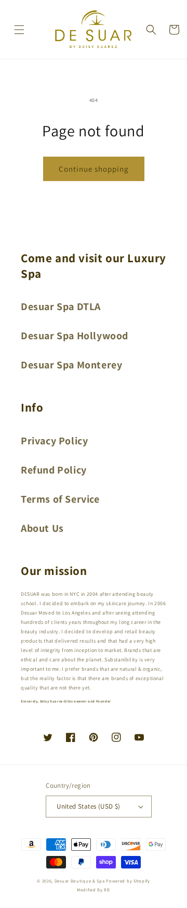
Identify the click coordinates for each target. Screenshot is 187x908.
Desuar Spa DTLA (61, 306)
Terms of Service (60, 499)
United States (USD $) (88, 806)
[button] (19, 29)
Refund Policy (54, 470)
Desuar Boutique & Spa (80, 881)
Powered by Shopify (128, 881)
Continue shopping (94, 169)
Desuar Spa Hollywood (74, 335)
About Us (42, 528)
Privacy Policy (54, 440)
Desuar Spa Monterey (71, 365)
